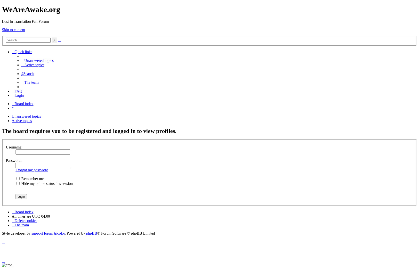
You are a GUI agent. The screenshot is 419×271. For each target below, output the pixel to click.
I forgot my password (32, 170)
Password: (14, 160)
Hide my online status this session (46, 183)
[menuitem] (37, 60)
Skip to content (13, 30)
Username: (14, 147)
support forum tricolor (48, 233)
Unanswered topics (26, 116)
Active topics (22, 121)
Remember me (32, 179)
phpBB (91, 233)
